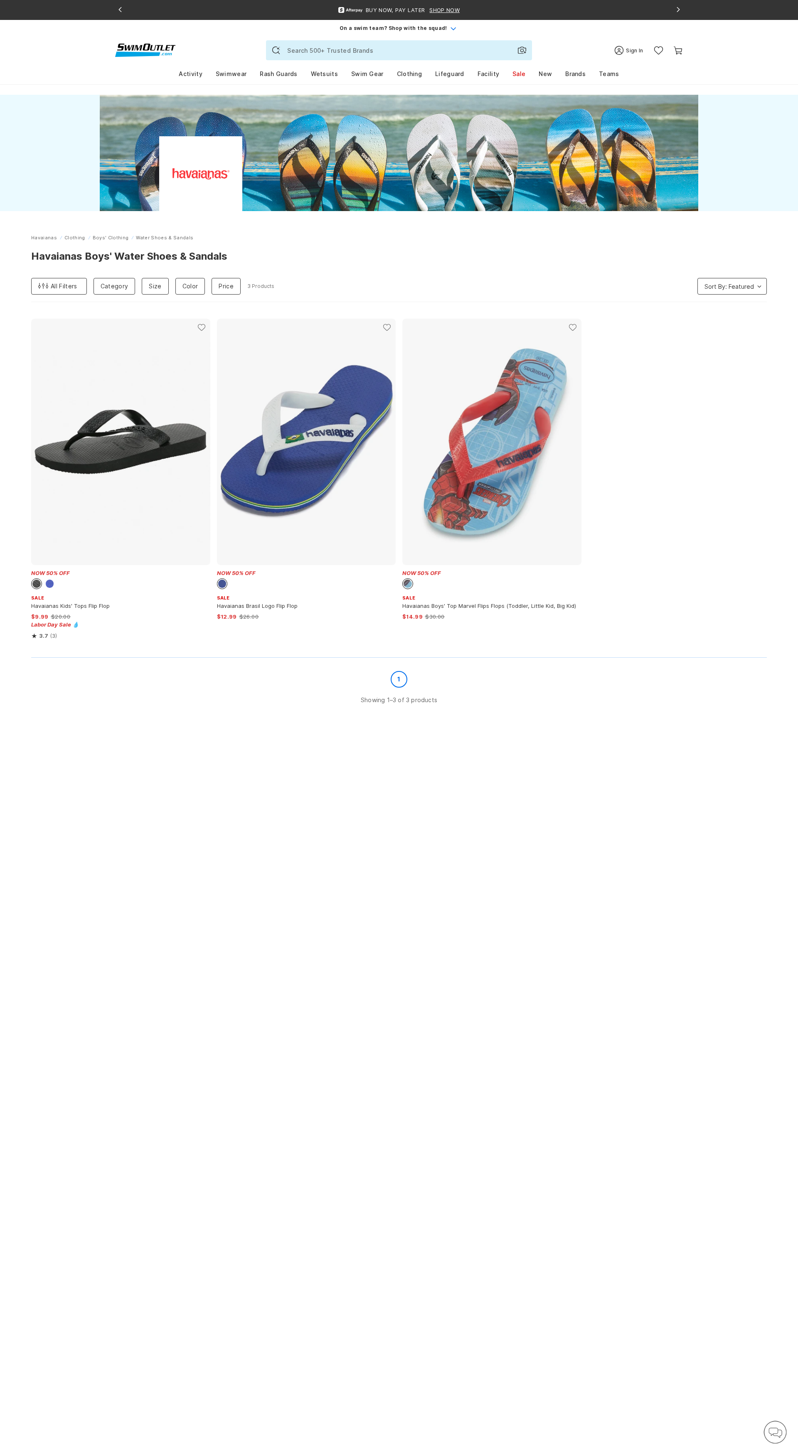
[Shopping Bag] (678, 50)
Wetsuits (324, 73)
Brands (575, 73)
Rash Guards (278, 73)
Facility (488, 73)
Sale (518, 73)
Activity (190, 73)
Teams (609, 73)
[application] (775, 1432)
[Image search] (522, 50)
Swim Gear (367, 73)
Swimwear (231, 73)
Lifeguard (449, 73)
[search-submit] (276, 50)
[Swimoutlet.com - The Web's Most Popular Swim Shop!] (145, 50)
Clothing (409, 73)
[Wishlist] (658, 50)
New (545, 73)
